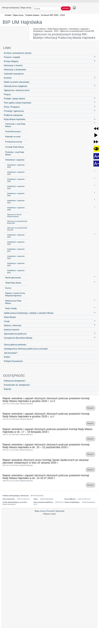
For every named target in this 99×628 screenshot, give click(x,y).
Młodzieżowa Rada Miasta (13, 302)
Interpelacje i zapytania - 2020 (45, 31)
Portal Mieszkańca (13, 132)
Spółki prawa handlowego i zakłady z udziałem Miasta (28, 313)
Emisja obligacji (11, 61)
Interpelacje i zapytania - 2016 (16, 257)
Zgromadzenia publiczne (15, 334)
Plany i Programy (12, 107)
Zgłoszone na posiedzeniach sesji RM (17, 229)
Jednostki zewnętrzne (14, 74)
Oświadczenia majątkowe (15, 86)
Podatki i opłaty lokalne (14, 98)
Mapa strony (26, 7)
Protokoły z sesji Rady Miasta (14, 153)
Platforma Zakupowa (13, 115)
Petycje (7, 94)
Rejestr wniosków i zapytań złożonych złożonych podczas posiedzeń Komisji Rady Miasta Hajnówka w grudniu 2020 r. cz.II (46, 399)
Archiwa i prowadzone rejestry (17, 53)
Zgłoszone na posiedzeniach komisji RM (77, 31)
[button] (96, 129)
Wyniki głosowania (13, 278)
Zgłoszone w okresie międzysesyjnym (14, 215)
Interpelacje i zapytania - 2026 (16, 166)
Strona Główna (39, 29)
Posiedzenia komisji (13, 142)
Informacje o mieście (13, 65)
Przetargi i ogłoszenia (14, 111)
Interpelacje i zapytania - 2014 (16, 271)
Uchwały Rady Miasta (14, 147)
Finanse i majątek (12, 57)
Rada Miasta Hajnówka (57, 29)
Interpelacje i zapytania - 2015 (16, 264)
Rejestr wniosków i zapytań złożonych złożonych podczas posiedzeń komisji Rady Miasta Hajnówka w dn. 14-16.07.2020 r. (46, 476)
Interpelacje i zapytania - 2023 (16, 187)
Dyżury (8, 288)
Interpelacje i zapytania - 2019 (16, 236)
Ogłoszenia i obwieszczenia (17, 90)
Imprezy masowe (11, 329)
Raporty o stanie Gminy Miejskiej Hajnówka (15, 294)
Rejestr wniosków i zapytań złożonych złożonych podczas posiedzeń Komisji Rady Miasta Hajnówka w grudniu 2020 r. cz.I (46, 415)
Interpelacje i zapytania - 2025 (16, 173)
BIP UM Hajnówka (22, 22)
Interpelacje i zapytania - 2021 (16, 202)
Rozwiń (90, 408)
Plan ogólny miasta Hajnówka (17, 103)
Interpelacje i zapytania (78, 29)
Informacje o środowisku (15, 69)
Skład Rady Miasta (13, 283)
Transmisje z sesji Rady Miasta (15, 125)
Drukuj (74, 8)
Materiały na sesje (12, 137)
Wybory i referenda (12, 325)
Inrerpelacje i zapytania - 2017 (16, 250)
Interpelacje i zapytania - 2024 (16, 180)
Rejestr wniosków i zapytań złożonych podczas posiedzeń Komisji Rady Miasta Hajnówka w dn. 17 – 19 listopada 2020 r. (47, 430)
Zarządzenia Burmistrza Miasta (18, 338)
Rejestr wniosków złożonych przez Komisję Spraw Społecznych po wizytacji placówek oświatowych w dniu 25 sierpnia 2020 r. (45, 461)
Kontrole (8, 78)
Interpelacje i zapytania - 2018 (16, 243)
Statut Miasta (10, 317)
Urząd (6, 321)
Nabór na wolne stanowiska (16, 82)
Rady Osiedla (11, 308)
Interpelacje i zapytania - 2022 (16, 194)
